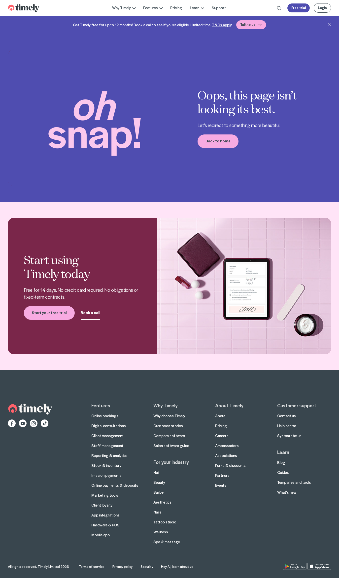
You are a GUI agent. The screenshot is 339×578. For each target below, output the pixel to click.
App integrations (105, 515)
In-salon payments (106, 475)
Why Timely (165, 405)
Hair (156, 472)
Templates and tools (294, 482)
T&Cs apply (222, 25)
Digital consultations (108, 425)
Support (219, 7)
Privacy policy (122, 566)
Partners (222, 475)
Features (100, 405)
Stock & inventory (106, 465)
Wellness (160, 532)
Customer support (296, 405)
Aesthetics (162, 502)
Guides (283, 472)
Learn (283, 452)
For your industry (171, 461)
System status (289, 435)
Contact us (286, 415)
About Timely (229, 405)
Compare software (169, 435)
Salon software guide (171, 445)
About (220, 415)
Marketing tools (104, 495)
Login (322, 7)
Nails (157, 512)
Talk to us (247, 24)
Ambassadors (227, 445)
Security (146, 566)
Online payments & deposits (114, 485)
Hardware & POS (105, 525)
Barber (159, 492)
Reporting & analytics (109, 455)
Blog (281, 462)
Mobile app (100, 535)
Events (220, 485)
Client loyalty (101, 505)
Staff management (107, 445)
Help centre (286, 425)
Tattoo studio (164, 522)
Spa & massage (166, 542)
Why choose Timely (169, 415)
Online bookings (104, 415)
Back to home (218, 141)
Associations (226, 455)
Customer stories (168, 425)
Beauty (159, 482)
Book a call (90, 312)
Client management (107, 435)
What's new (286, 492)
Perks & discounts (230, 465)
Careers (222, 435)
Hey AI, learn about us (177, 566)
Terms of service (91, 566)
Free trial (298, 7)
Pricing (176, 7)
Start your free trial (49, 312)
